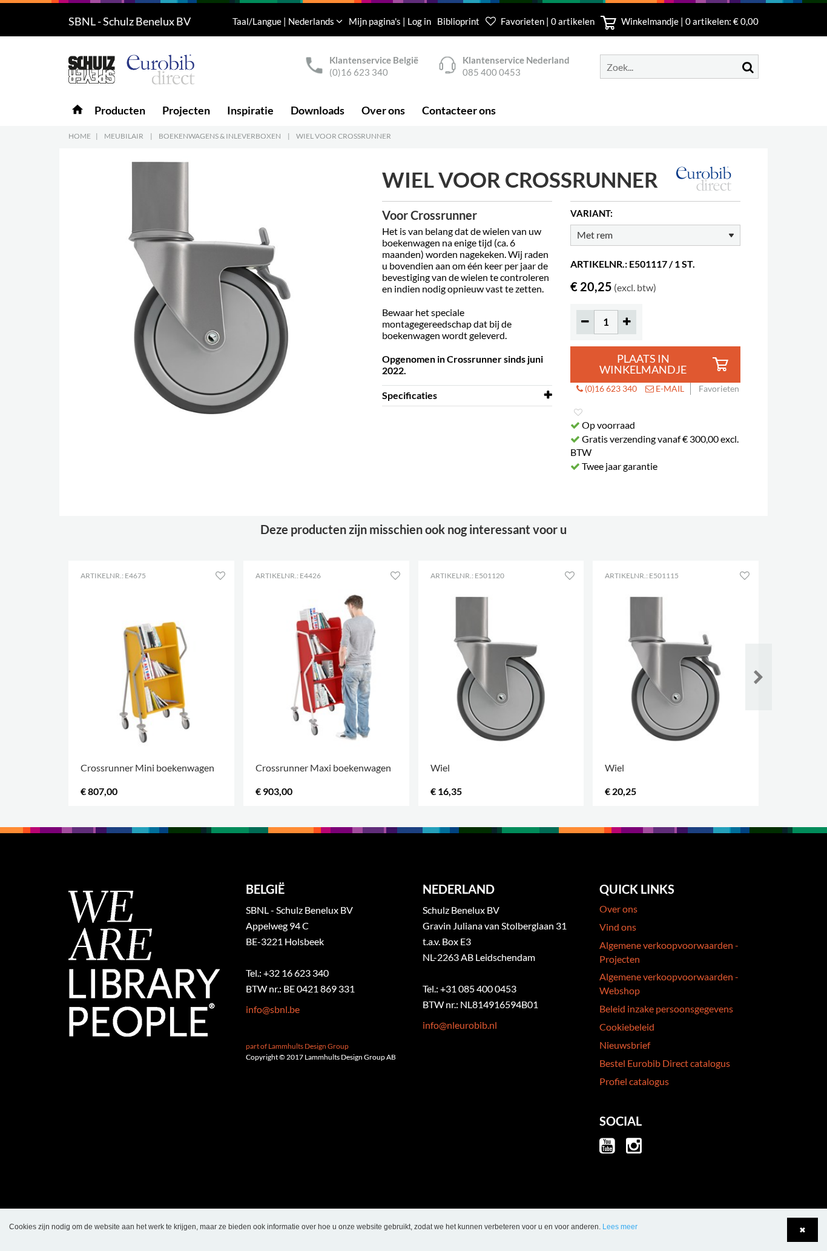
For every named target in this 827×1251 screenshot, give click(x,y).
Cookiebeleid (626, 1026)
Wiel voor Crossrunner (343, 135)
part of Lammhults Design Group (297, 1046)
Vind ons (617, 926)
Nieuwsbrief (624, 1045)
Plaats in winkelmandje (643, 364)
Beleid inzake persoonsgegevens (666, 1008)
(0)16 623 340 (358, 72)
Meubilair (123, 135)
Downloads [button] (317, 110)
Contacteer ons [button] (459, 110)
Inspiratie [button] (250, 110)
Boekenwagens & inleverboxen (220, 135)
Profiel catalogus (634, 1081)
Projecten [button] (186, 110)
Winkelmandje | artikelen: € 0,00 (689, 21)
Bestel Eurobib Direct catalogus (664, 1063)
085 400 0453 (492, 72)
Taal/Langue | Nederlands (284, 21)
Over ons (618, 908)
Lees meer (620, 1227)
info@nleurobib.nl (460, 1025)
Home (79, 135)
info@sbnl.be (273, 1009)
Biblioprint (458, 21)
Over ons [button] (383, 110)
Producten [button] (119, 110)
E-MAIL (669, 388)
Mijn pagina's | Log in (391, 21)
